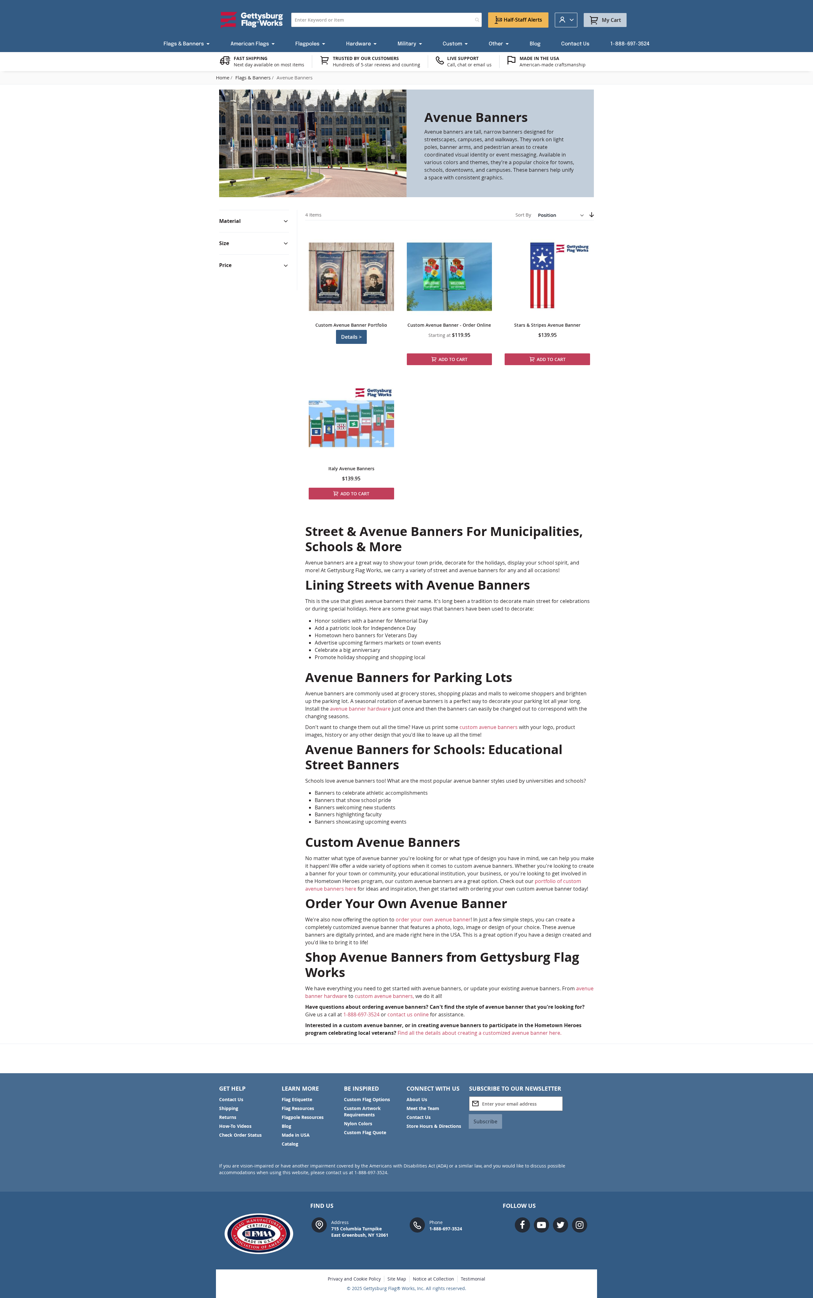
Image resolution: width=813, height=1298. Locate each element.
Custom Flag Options (367, 1099)
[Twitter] (560, 1225)
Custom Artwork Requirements (362, 1111)
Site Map (396, 1279)
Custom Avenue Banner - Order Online (449, 325)
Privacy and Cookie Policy (354, 1279)
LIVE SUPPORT (463, 58)
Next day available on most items (269, 65)
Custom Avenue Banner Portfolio (351, 325)
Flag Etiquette (297, 1099)
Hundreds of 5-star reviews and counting (376, 65)
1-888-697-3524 (361, 1014)
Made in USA (296, 1135)
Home (223, 77)
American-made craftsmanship (553, 65)
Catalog (290, 1144)
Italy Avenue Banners (351, 468)
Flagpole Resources (303, 1117)
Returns (227, 1117)
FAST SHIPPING (250, 58)
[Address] (319, 1224)
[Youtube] (541, 1225)
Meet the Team (422, 1108)
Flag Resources (298, 1108)
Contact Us (231, 1099)
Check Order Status (240, 1135)
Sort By (523, 215)
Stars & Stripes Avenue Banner (547, 325)
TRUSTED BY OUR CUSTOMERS (366, 58)
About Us (416, 1099)
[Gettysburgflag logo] (262, 1233)
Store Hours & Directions (433, 1126)
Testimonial (473, 1279)
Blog (286, 1126)
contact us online (408, 1014)
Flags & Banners (253, 77)
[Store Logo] (252, 20)
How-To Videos (235, 1126)
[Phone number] (417, 1224)
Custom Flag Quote (365, 1132)
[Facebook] (522, 1225)
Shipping (228, 1108)
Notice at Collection (433, 1279)
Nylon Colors (358, 1124)
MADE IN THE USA (539, 58)
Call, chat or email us (469, 65)
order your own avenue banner (433, 919)
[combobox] (386, 20)
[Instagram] (579, 1225)
